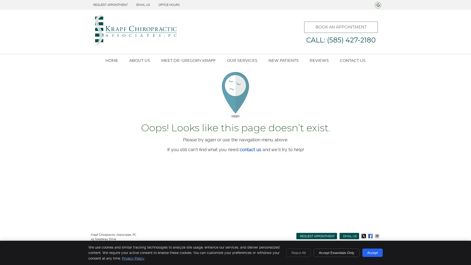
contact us (250, 149)
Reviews (319, 61)
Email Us (143, 5)
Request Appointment (110, 5)
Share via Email (377, 236)
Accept (372, 253)
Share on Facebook (371, 236)
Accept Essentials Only (336, 253)
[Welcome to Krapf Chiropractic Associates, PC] (135, 45)
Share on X (364, 236)
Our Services (242, 61)
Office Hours (169, 5)
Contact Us (353, 61)
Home (111, 61)
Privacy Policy (133, 258)
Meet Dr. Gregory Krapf (188, 61)
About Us (139, 61)
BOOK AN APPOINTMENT (340, 27)
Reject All (298, 253)
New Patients (283, 61)
